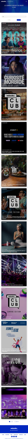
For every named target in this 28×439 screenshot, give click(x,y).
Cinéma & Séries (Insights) (5, 50)
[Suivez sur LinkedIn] (11, 436)
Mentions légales (16, 434)
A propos (3, 434)
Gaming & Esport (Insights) (5, 283)
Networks (10, 215)
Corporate (3, 116)
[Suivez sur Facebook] (16, 436)
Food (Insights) (7, 116)
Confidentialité (21, 434)
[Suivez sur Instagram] (14, 436)
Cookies (25, 434)
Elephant (10, 50)
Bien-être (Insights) (4, 249)
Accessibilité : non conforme (8, 438)
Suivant (18, 421)
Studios (13, 50)
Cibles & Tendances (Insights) (6, 415)
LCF (22, 438)
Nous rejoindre (7, 434)
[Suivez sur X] (13, 436)
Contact (11, 434)
